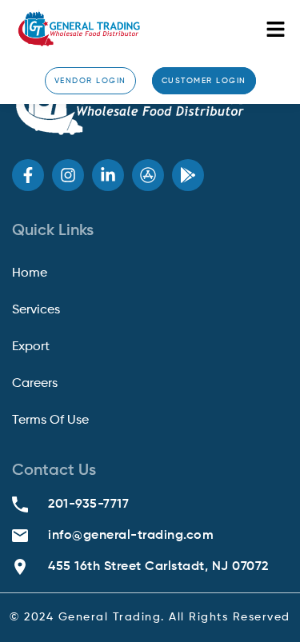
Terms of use (50, 420)
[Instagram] (68, 175)
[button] (276, 30)
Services (36, 310)
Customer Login (204, 81)
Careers (35, 383)
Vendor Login (90, 81)
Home (29, 273)
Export (31, 347)
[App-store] (148, 175)
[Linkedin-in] (108, 175)
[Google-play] (188, 175)
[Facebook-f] (28, 175)
